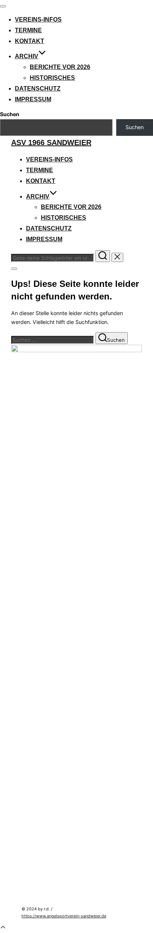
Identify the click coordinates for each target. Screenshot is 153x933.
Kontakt (29, 41)
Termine (28, 30)
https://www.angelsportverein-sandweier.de (64, 916)
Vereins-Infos (38, 19)
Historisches (52, 78)
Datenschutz (38, 88)
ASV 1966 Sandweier (51, 142)
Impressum (33, 99)
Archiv (26, 56)
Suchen (9, 114)
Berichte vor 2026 (60, 67)
